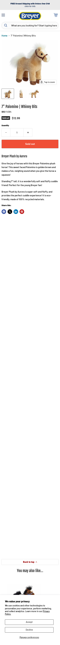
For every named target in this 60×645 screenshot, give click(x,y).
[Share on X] (10, 211)
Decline (29, 629)
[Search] (6, 25)
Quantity (5, 125)
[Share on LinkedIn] (16, 211)
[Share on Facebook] (4, 211)
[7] (8, 94)
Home (4, 35)
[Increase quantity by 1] (28, 132)
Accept (29, 622)
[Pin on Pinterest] (22, 211)
